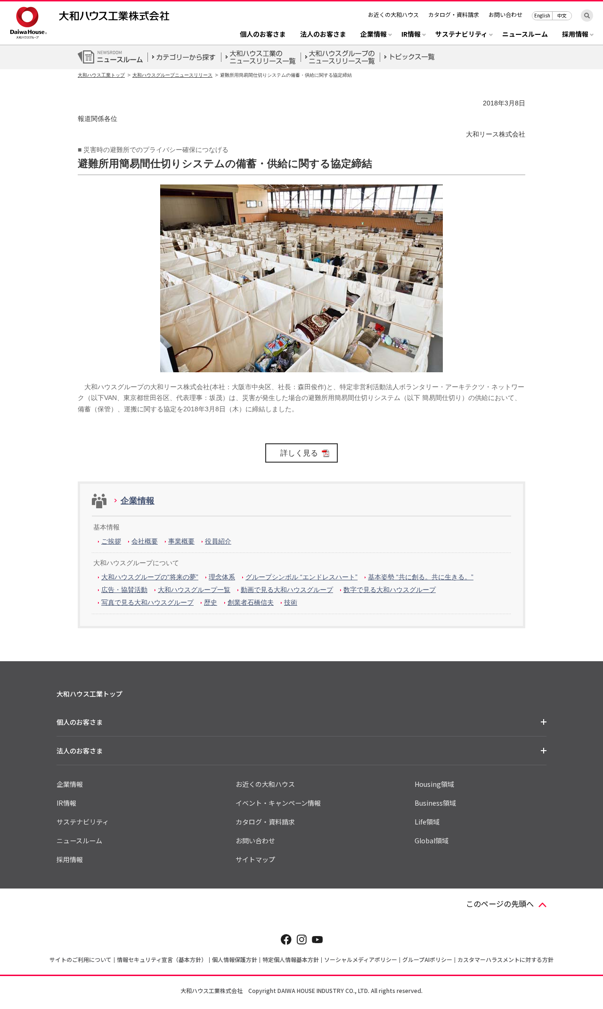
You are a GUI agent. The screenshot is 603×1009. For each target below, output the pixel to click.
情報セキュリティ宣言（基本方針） (162, 959)
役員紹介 (218, 541)
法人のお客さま (323, 35)
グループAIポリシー (427, 959)
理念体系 (222, 577)
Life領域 (427, 821)
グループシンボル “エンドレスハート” (301, 577)
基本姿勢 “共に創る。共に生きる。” (420, 577)
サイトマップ (255, 859)
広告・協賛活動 (124, 589)
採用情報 (70, 859)
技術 (290, 602)
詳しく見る (299, 453)
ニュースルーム (525, 35)
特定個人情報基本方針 (290, 959)
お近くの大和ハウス (393, 14)
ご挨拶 (111, 541)
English (542, 15)
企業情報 (138, 500)
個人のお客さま (263, 35)
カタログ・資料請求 (453, 14)
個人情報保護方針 (234, 959)
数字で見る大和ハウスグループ (389, 589)
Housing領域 (434, 784)
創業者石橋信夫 (251, 602)
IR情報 (66, 803)
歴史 (210, 602)
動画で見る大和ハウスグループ (287, 589)
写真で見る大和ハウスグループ (147, 602)
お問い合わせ (505, 14)
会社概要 (144, 541)
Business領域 (435, 803)
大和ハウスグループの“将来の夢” (149, 577)
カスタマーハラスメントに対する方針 (505, 959)
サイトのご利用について (80, 959)
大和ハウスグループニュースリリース (172, 75)
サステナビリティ (83, 821)
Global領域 (431, 840)
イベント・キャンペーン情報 (278, 803)
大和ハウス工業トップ (101, 75)
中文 (562, 15)
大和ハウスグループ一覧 (194, 589)
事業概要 (181, 541)
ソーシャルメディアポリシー (360, 959)
